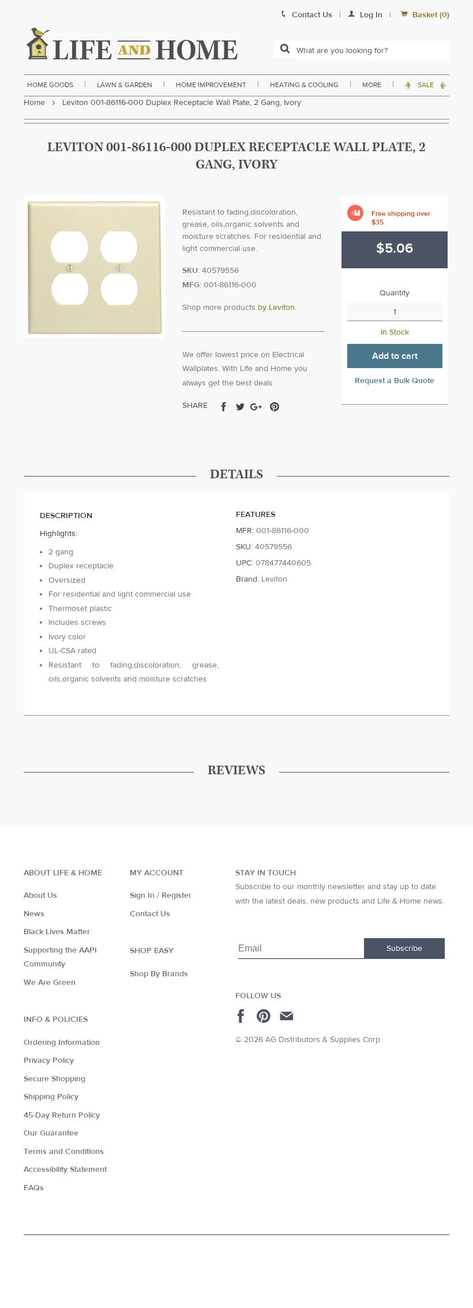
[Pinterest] (265, 1016)
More (371, 84)
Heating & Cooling (304, 84)
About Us (40, 895)
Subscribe (404, 948)
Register (177, 895)
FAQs (34, 1188)
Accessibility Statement (65, 1169)
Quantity (395, 293)
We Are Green (50, 982)
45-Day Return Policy (62, 1115)
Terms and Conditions (64, 1151)
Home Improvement (211, 84)
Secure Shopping (54, 1079)
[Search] (284, 49)
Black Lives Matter (57, 932)
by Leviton (276, 307)
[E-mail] (287, 1016)
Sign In (142, 895)
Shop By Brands (159, 974)
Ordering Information (62, 1042)
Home (34, 103)
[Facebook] (242, 1016)
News (34, 914)
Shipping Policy (51, 1097)
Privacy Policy (49, 1060)
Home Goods (50, 84)
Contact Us (150, 914)
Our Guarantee (51, 1133)
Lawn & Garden (124, 84)
